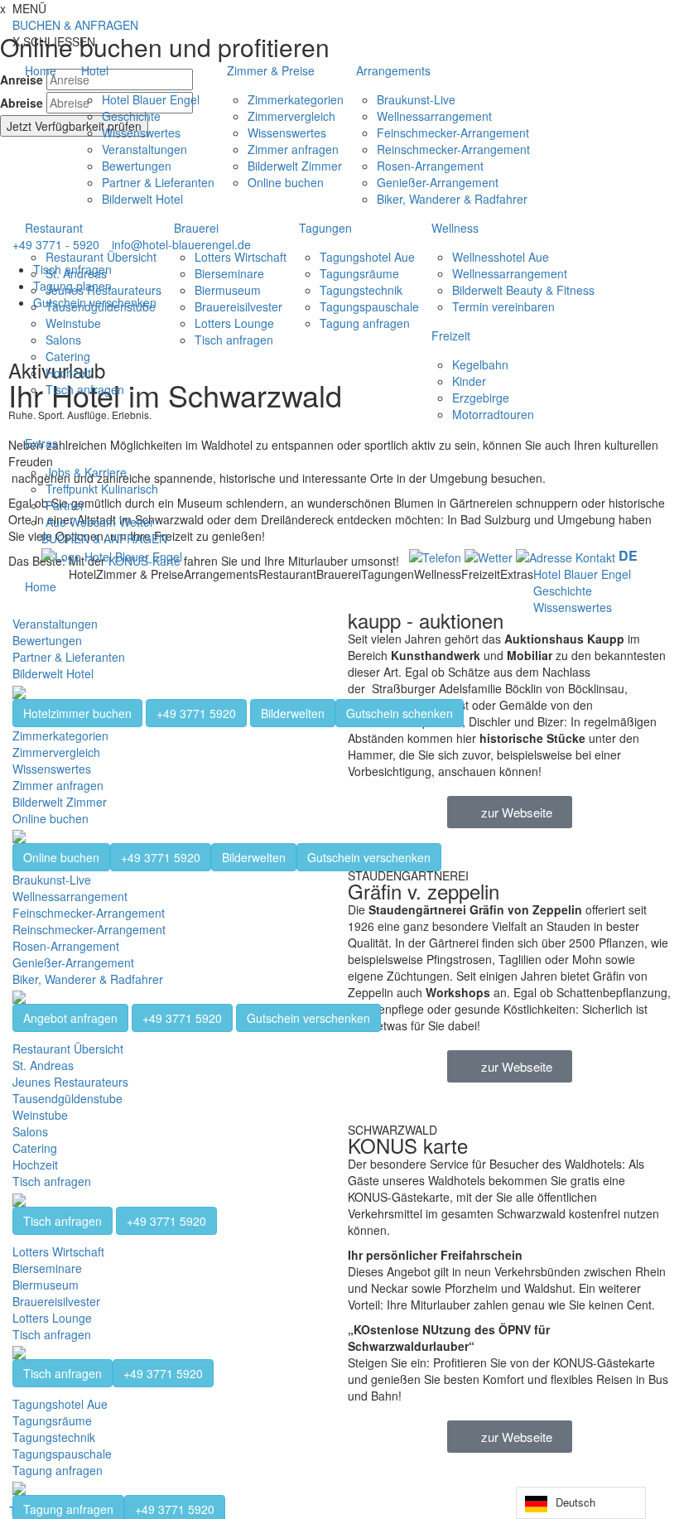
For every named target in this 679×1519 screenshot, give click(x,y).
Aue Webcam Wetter (100, 522)
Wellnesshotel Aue (500, 256)
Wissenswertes (141, 132)
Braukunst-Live (416, 99)
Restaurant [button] (54, 227)
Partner (65, 505)
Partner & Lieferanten (158, 182)
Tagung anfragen (365, 323)
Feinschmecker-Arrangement (453, 132)
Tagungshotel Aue (367, 256)
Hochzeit (68, 372)
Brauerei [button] (196, 227)
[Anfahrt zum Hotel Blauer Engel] (567, 555)
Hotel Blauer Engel (151, 99)
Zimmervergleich (291, 116)
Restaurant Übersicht (101, 256)
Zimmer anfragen (293, 149)
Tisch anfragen (85, 389)
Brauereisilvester (238, 306)
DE (628, 555)
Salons (63, 339)
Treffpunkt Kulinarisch (102, 488)
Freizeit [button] (450, 335)
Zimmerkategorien (296, 99)
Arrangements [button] (393, 70)
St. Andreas (76, 273)
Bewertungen (136, 165)
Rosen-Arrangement (430, 165)
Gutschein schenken (399, 713)
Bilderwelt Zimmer (295, 165)
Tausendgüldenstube (101, 306)
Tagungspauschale (369, 306)
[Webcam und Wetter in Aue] (489, 555)
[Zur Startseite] (111, 555)
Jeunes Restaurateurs (103, 290)
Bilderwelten (293, 713)
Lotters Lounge (234, 323)
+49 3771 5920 (196, 713)
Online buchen (286, 182)
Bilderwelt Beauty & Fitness (523, 290)
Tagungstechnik (361, 290)
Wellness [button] (455, 227)
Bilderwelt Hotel (142, 198)
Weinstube (73, 323)
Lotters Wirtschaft (241, 256)
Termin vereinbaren (503, 306)
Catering (68, 356)
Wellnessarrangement (434, 116)
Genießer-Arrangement (437, 182)
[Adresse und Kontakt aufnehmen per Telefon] (435, 555)
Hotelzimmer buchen (77, 713)
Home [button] (40, 70)
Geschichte (131, 116)
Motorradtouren (493, 414)
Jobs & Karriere (86, 472)
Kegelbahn (480, 364)
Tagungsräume (359, 273)
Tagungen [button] (325, 227)
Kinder (469, 381)
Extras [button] (41, 443)
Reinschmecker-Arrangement (453, 149)
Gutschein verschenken (369, 857)
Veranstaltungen (144, 149)
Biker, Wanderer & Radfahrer (452, 198)
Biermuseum (228, 290)
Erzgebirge (480, 397)
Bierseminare (229, 273)
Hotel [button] (94, 70)
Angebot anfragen (70, 1018)
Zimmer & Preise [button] (271, 70)
